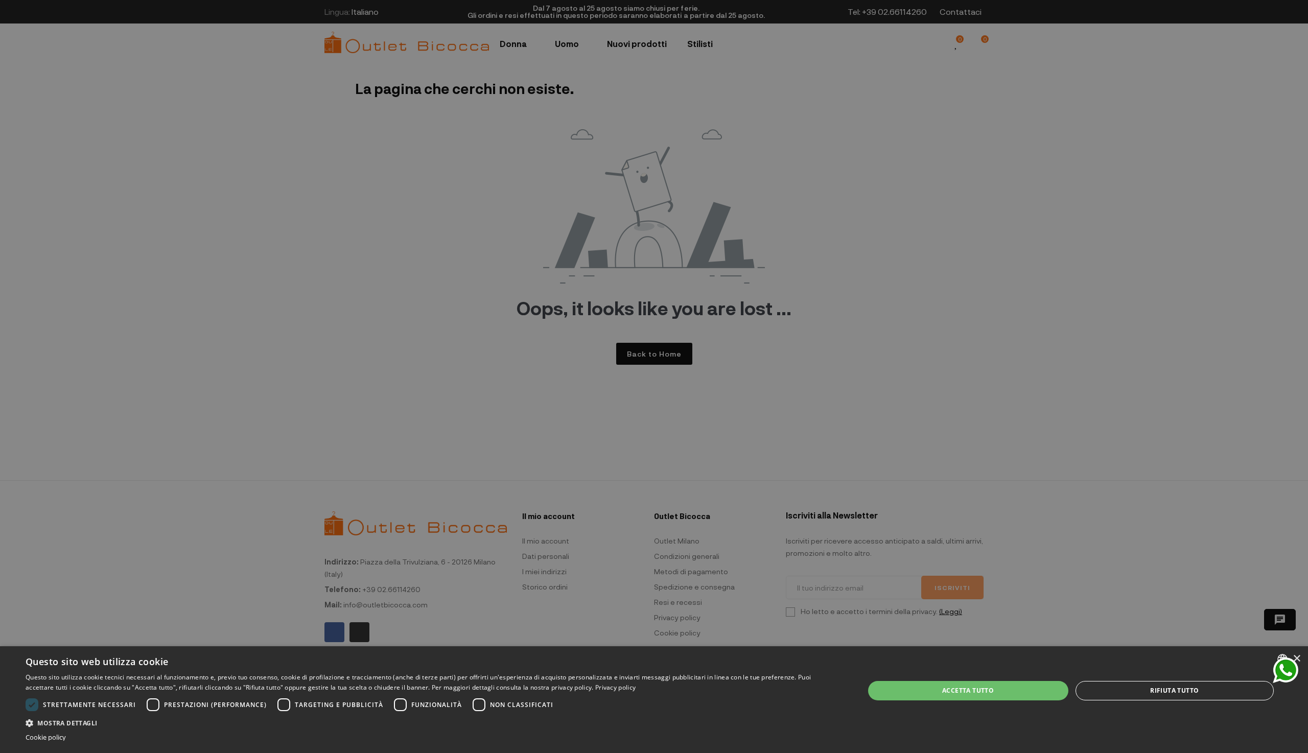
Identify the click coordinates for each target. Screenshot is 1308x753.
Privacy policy (615, 687)
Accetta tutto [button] (968, 690)
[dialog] (654, 699)
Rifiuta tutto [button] (1174, 690)
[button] (432, 722)
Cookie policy (46, 737)
